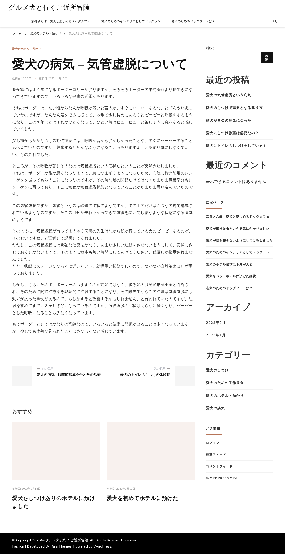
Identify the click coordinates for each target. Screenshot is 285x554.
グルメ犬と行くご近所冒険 (49, 7)
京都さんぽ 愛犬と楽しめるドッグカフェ (60, 21)
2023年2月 (216, 322)
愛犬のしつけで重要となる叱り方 (234, 107)
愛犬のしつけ (217, 370)
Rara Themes (61, 546)
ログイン (212, 443)
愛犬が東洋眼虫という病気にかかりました (237, 229)
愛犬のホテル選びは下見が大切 (229, 264)
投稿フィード (216, 454)
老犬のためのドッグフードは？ (193, 21)
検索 (210, 48)
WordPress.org (222, 478)
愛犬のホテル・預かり (26, 49)
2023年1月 (216, 335)
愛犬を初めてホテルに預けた (142, 498)
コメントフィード (219, 466)
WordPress (102, 546)
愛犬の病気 (215, 408)
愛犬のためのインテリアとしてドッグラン (131, 21)
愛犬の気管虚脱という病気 (228, 95)
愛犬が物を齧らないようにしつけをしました (239, 240)
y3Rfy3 (26, 78)
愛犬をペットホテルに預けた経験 (231, 276)
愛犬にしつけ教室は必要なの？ (232, 133)
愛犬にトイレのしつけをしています (236, 145)
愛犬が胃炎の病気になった (228, 120)
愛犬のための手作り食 (225, 382)
